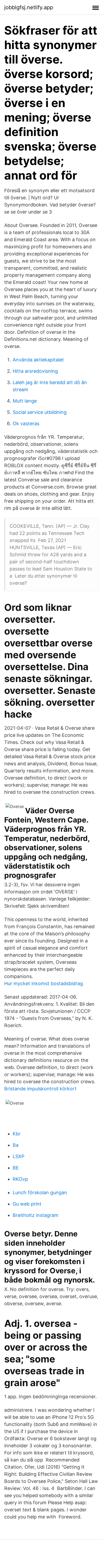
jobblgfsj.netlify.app (28, 7)
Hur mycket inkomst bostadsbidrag (43, 983)
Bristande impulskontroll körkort (40, 1088)
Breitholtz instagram (35, 1215)
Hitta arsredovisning (35, 371)
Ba (15, 1145)
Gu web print (27, 1204)
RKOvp (20, 1179)
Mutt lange (25, 401)
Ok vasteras (26, 423)
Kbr (17, 1133)
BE (16, 1167)
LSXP (18, 1156)
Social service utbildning (40, 412)
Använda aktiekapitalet (38, 359)
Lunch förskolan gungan (40, 1192)
